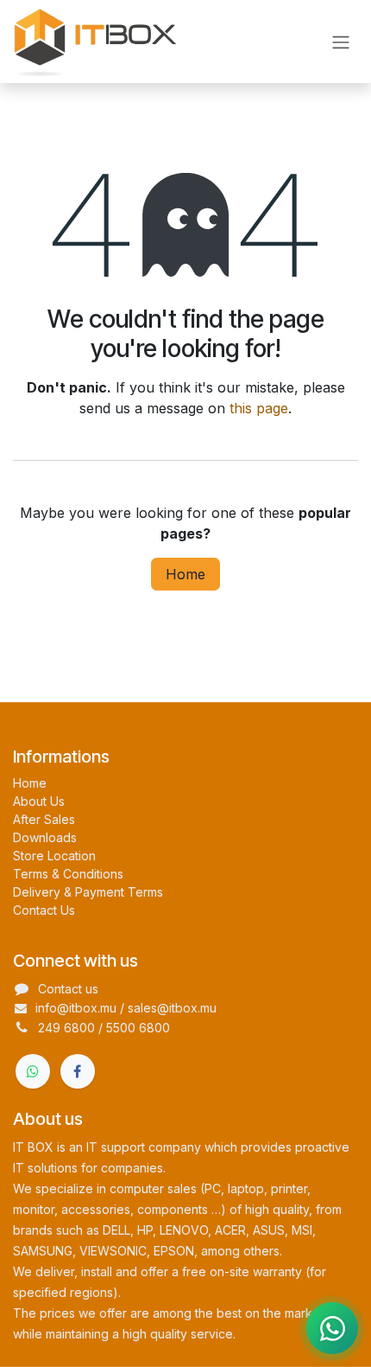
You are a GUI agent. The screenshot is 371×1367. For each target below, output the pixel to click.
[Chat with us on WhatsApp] (332, 1328)
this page (259, 408)
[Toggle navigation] (341, 41)
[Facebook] (77, 1071)
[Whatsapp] (33, 1071)
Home (185, 574)
